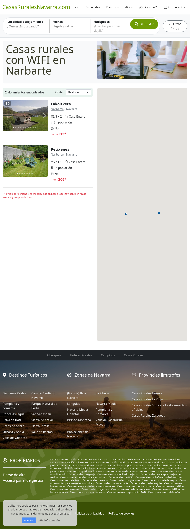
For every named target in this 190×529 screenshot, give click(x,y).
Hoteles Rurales (81, 355)
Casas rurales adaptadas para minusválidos (91, 486)
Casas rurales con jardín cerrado (108, 462)
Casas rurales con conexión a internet (117, 468)
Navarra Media (106, 404)
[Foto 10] (28, 127)
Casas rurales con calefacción (164, 492)
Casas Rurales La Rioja (147, 399)
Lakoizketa (61, 103)
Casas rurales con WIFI (121, 477)
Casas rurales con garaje (82, 474)
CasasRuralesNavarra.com (36, 7)
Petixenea (60, 149)
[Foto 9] (31, 173)
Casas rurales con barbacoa (93, 459)
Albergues (54, 355)
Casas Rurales (133, 355)
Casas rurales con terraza (159, 465)
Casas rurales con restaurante (112, 483)
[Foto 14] (35, 127)
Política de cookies (121, 513)
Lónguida (73, 404)
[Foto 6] (26, 173)
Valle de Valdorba (15, 438)
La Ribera (102, 393)
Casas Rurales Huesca (147, 393)
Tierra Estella (40, 426)
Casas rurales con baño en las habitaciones (158, 477)
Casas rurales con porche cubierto (162, 459)
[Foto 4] (18, 127)
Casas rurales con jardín (63, 459)
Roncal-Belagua (13, 414)
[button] (126, 213)
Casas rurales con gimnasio (125, 480)
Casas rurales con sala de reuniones (130, 489)
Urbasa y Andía (13, 432)
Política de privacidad (89, 513)
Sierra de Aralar (42, 420)
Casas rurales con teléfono (170, 486)
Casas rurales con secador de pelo (147, 462)
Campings (108, 355)
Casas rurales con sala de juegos (159, 480)
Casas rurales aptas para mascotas (124, 465)
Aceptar (29, 520)
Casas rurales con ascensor (65, 489)
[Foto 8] (25, 127)
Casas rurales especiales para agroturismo (83, 477)
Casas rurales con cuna (95, 480)
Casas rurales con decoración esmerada (81, 465)
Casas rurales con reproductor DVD (126, 492)
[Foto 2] (15, 127)
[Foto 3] (21, 173)
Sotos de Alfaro (13, 426)
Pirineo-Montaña (79, 420)
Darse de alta (14, 474)
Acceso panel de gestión (23, 480)
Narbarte (57, 109)
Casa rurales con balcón (143, 471)
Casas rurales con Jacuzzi (95, 489)
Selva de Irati (12, 420)
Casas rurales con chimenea (126, 459)
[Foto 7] (23, 127)
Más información (49, 520)
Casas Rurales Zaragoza (148, 415)
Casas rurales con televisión (65, 480)
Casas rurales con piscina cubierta (135, 486)
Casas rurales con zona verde (112, 471)
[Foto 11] (30, 127)
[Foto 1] (13, 127)
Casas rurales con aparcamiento (87, 492)
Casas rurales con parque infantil (76, 471)
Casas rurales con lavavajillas (146, 483)
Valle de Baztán (42, 432)
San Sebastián (41, 414)
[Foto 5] (20, 127)
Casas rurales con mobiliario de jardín (117, 474)
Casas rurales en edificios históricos (69, 462)
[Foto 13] (33, 127)
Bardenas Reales (14, 393)
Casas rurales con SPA (152, 468)
